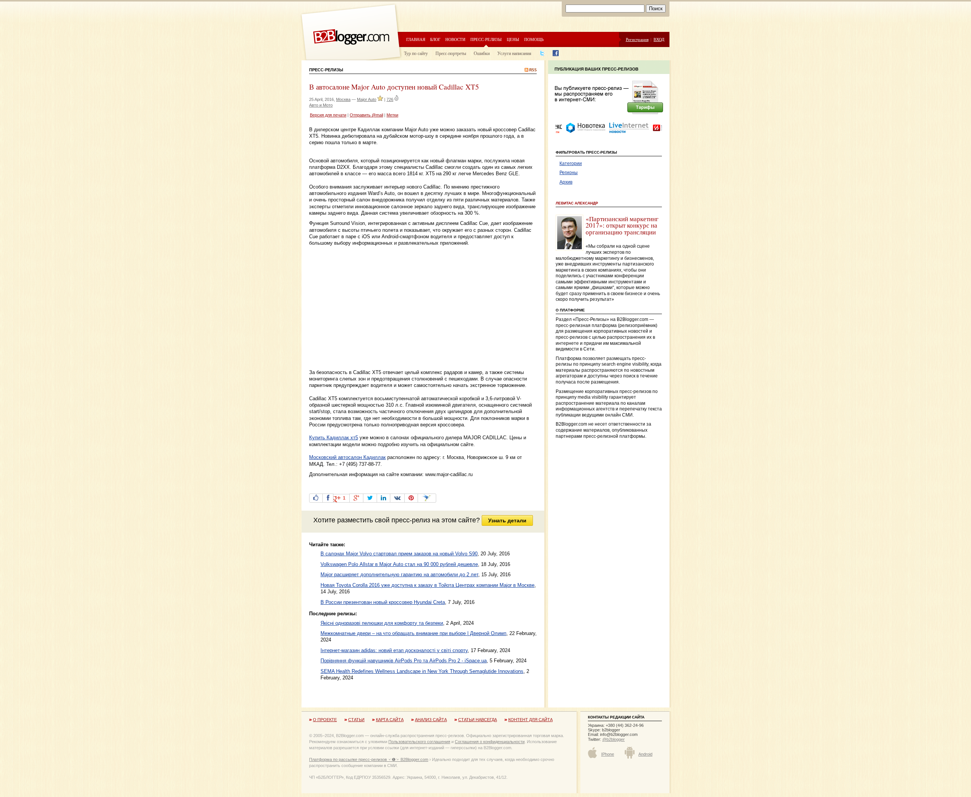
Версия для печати (328, 115)
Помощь (534, 39)
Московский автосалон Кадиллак (347, 457)
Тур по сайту (416, 53)
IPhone (607, 754)
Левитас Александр (577, 203)
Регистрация (637, 39)
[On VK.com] (397, 498)
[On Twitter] (370, 498)
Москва (343, 99)
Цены (513, 39)
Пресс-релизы (486, 39)
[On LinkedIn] (383, 498)
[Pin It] (411, 498)
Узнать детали (507, 520)
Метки (392, 115)
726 (390, 99)
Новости (455, 39)
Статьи (356, 719)
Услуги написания (514, 53)
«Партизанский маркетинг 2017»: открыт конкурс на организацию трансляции (622, 225)
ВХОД (659, 39)
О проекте (325, 719)
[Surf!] (427, 498)
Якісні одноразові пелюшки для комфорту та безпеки (382, 623)
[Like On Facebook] (316, 498)
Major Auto (366, 99)
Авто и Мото (321, 105)
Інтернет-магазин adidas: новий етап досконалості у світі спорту (394, 650)
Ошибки (482, 53)
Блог (435, 39)
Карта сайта (390, 719)
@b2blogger (613, 739)
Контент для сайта (530, 719)
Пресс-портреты (450, 53)
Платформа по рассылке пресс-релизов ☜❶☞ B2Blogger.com (368, 759)
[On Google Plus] (356, 498)
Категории (570, 163)
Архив (565, 182)
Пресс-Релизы (326, 70)
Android (645, 754)
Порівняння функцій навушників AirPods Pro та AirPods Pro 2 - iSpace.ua (404, 660)
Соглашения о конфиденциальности (490, 741)
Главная (415, 39)
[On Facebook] (327, 498)
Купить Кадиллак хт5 (333, 437)
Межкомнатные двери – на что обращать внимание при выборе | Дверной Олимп (413, 633)
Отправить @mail (366, 115)
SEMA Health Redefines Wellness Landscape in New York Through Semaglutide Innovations (422, 671)
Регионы (568, 172)
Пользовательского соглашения (419, 741)
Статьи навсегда (477, 719)
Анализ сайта (431, 719)
